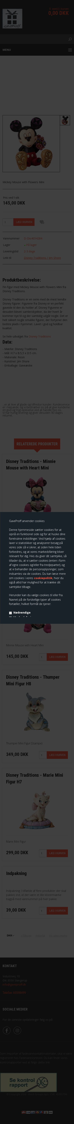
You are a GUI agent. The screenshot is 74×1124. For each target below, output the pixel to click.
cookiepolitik (43, 578)
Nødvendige (21, 612)
